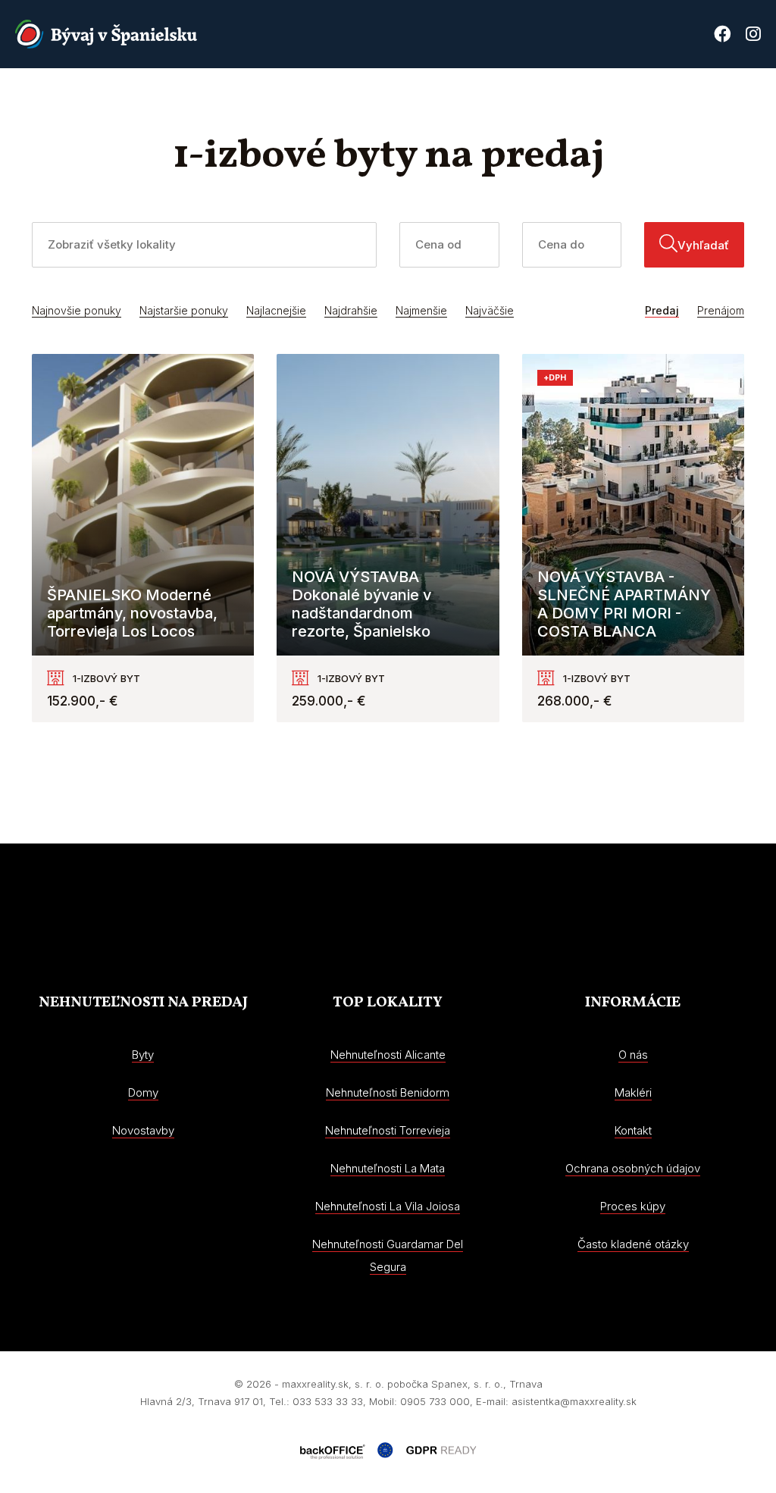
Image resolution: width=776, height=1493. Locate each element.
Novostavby (411, 101)
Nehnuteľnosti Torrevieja (387, 1130)
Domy (143, 1092)
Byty (143, 1054)
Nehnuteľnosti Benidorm (387, 1092)
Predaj (662, 310)
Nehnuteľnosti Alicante (388, 1054)
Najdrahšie (350, 310)
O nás (482, 101)
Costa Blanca (558, 101)
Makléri (633, 1092)
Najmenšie (421, 310)
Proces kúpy (655, 101)
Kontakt (735, 101)
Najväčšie (489, 310)
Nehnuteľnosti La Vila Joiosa (387, 1206)
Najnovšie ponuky (76, 310)
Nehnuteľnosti (311, 101)
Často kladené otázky (633, 1244)
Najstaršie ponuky (183, 310)
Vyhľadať (703, 245)
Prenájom (720, 310)
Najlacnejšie (276, 310)
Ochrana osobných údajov (632, 1168)
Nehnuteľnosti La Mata (387, 1168)
